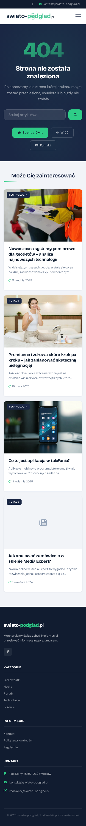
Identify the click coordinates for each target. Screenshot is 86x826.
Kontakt (45, 145)
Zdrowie (9, 707)
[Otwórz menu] (78, 16)
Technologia (12, 700)
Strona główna (33, 132)
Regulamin (11, 747)
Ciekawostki (12, 680)
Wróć (64, 132)
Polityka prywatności (18, 740)
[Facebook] (33, 4)
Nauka (8, 687)
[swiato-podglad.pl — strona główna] (30, 16)
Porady (9, 693)
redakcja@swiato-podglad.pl (29, 791)
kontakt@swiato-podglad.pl (61, 4)
